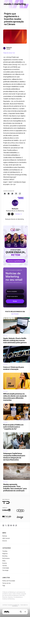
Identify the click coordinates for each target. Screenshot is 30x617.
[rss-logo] (14, 525)
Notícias (4, 536)
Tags (3, 585)
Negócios (5, 553)
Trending (4, 551)
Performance (6, 558)
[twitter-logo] (6, 525)
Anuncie (4, 541)
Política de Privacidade (8, 580)
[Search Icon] (21, 612)
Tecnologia (5, 570)
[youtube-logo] (11, 525)
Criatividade (5, 568)
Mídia (3, 560)
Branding (4, 556)
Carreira (4, 565)
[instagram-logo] (3, 525)
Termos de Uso (6, 583)
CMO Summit (6, 538)
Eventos (4, 563)
